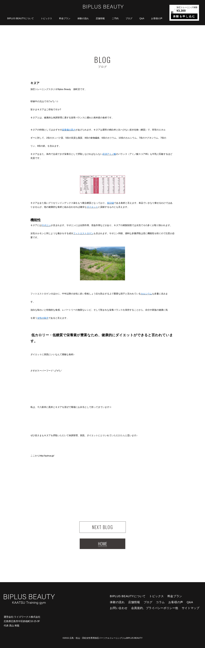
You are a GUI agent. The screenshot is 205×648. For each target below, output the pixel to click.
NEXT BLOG (102, 527)
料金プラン (64, 18)
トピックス (46, 18)
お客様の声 (156, 18)
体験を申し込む (184, 16)
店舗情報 (100, 18)
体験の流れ (83, 18)
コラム (160, 602)
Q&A (141, 18)
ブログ (129, 18)
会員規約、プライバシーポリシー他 (154, 608)
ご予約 (115, 18)
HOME (102, 544)
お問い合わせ (118, 608)
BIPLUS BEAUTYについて (20, 18)
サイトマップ (190, 608)
